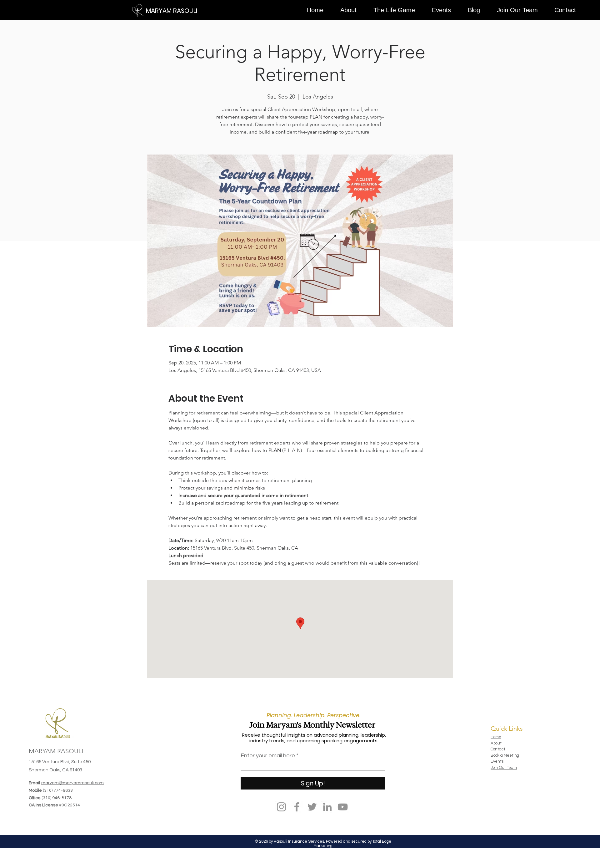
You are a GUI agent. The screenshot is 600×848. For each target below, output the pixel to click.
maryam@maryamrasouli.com (72, 783)
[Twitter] (312, 807)
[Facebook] (297, 807)
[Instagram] (281, 807)
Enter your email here (268, 756)
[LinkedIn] (327, 807)
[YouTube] (343, 807)
